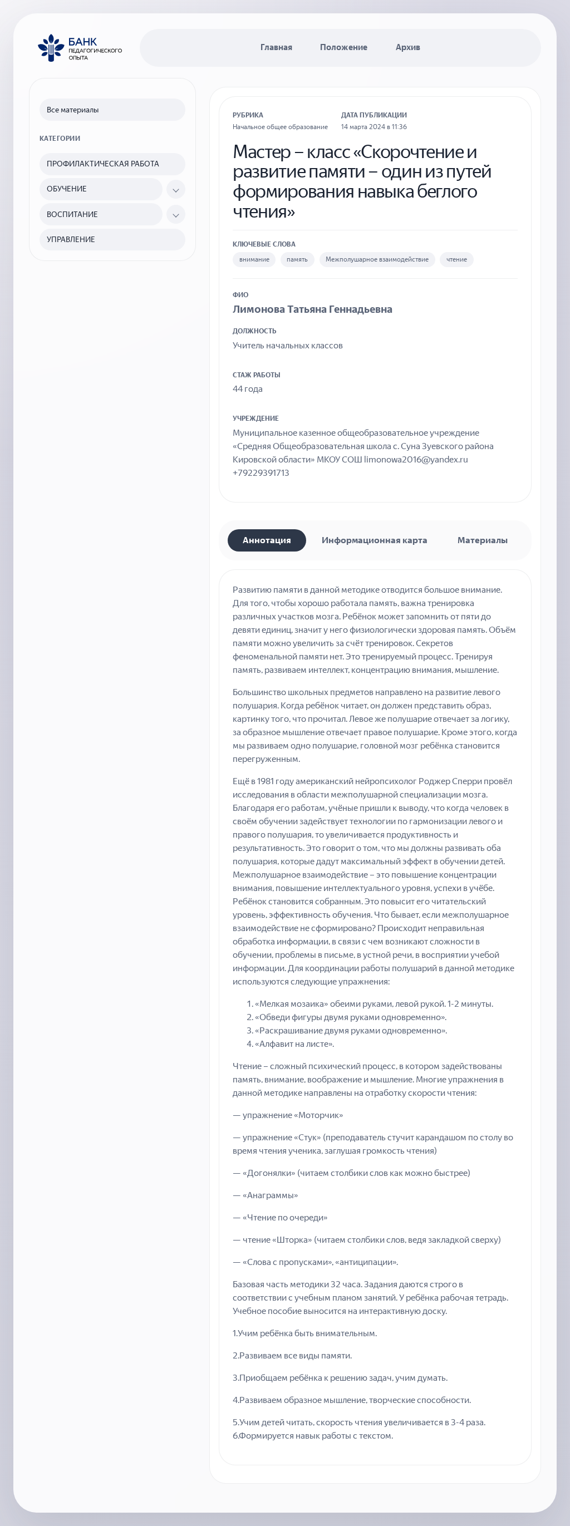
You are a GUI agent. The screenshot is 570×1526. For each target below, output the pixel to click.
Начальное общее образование (280, 127)
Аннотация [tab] (267, 540)
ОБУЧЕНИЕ (67, 189)
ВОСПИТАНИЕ (72, 214)
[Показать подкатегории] (175, 189)
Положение (343, 47)
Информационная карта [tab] (375, 540)
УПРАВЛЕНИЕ (71, 239)
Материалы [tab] (483, 540)
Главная (276, 47)
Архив (408, 47)
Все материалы (73, 110)
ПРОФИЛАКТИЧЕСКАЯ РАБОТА (103, 164)
